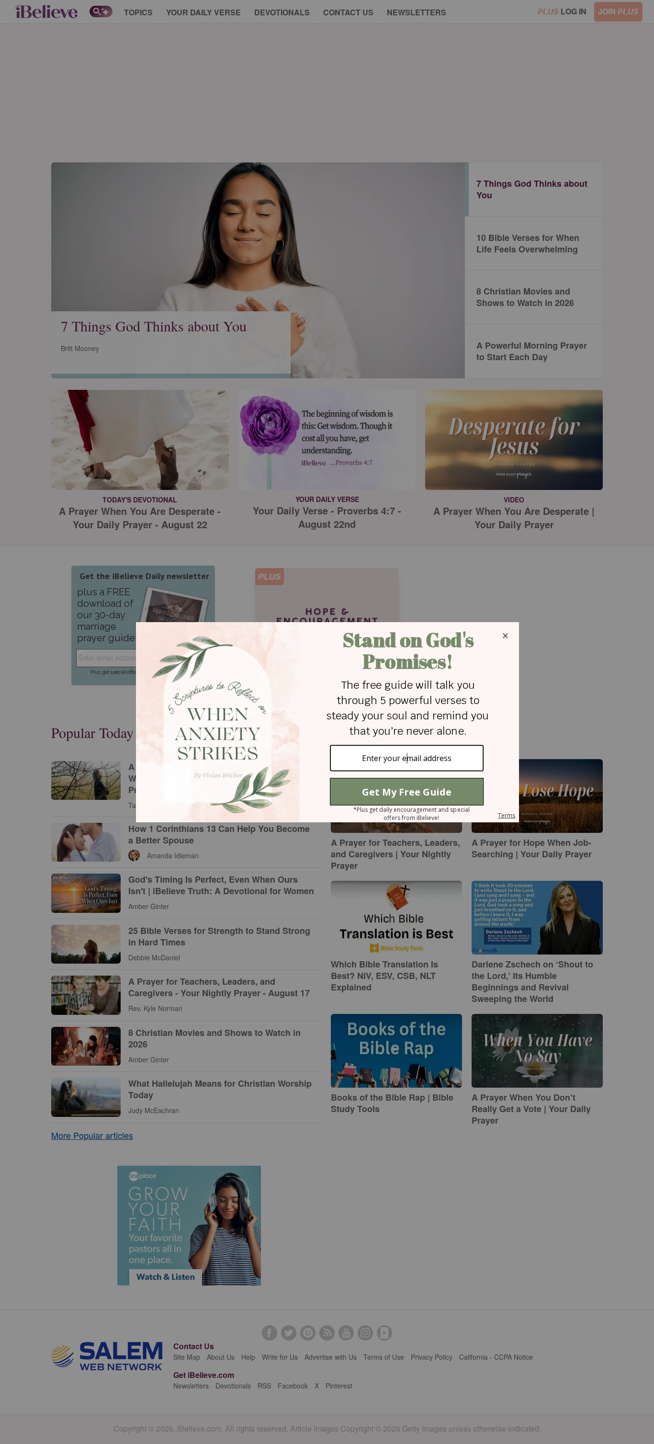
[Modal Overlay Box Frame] (327, 722)
